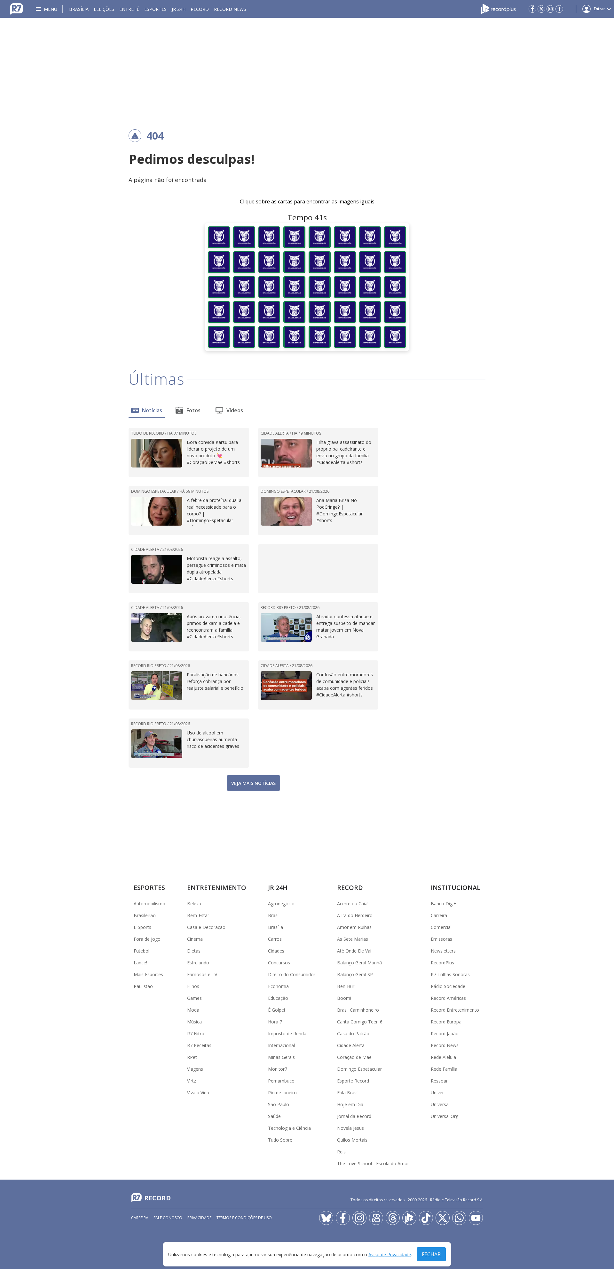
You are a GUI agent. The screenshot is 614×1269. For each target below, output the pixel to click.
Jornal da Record (354, 1116)
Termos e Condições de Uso (244, 1217)
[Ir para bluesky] (326, 1218)
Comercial (441, 927)
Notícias (152, 410)
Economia (278, 986)
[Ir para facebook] (532, 9)
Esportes (155, 9)
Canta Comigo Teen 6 (359, 1022)
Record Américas (448, 998)
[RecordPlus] (498, 8)
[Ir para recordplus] (409, 1218)
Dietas (194, 951)
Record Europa (446, 1022)
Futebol (141, 951)
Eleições (104, 9)
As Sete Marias (352, 939)
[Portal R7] (16, 8)
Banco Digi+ (443, 903)
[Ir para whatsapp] (459, 1218)
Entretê (129, 9)
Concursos (279, 963)
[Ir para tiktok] (426, 1218)
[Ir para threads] (393, 1218)
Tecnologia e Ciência (289, 1128)
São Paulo (278, 1104)
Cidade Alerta (351, 1045)
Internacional (281, 1045)
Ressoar (439, 1081)
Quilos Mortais (352, 1140)
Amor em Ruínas (354, 927)
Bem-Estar (198, 915)
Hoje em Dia (350, 1104)
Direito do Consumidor (291, 974)
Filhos (193, 986)
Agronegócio (281, 903)
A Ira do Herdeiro (355, 915)
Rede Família (444, 1069)
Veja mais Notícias (253, 783)
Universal (440, 1104)
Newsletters (443, 951)
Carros (275, 939)
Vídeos (234, 410)
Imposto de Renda (287, 1033)
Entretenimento (216, 887)
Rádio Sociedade (448, 986)
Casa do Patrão (353, 1033)
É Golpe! (276, 1010)
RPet (192, 1057)
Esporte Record (353, 1081)
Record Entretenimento (455, 1010)
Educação (278, 998)
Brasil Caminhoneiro (358, 1010)
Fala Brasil (347, 1093)
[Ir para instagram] (550, 9)
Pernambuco (281, 1081)
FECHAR (431, 1254)
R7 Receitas (199, 1045)
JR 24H (178, 9)
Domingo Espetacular (359, 1069)
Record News (230, 9)
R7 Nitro (195, 1033)
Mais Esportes (148, 974)
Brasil (273, 915)
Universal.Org (444, 1116)
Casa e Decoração (206, 927)
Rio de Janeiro (282, 1093)
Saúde (274, 1116)
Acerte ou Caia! (352, 903)
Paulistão (143, 986)
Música (194, 1022)
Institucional (455, 887)
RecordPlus (442, 963)
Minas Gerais (281, 1057)
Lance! (140, 963)
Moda (193, 1010)
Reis (341, 1152)
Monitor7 (277, 1069)
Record (200, 9)
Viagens (195, 1069)
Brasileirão (145, 915)
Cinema (195, 939)
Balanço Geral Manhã (359, 963)
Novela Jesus (350, 1128)
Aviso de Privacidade (389, 1254)
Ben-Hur (345, 986)
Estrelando (198, 963)
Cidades (276, 951)
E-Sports (142, 927)
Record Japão (445, 1033)
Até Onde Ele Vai (354, 951)
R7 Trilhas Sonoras (450, 974)
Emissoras (441, 939)
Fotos (193, 410)
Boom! (344, 998)
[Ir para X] (541, 9)
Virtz (191, 1081)
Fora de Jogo (147, 939)
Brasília (79, 9)
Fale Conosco (168, 1217)
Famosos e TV (202, 974)
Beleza (194, 903)
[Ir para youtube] (476, 1218)
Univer (437, 1093)
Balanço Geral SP (355, 974)
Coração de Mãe (354, 1057)
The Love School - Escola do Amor (373, 1163)
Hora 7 (275, 1022)
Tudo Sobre (280, 1140)
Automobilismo (149, 903)
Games (194, 998)
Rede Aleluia (443, 1057)
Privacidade (199, 1217)
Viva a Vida (198, 1093)
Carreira (439, 915)
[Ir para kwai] (376, 1218)
